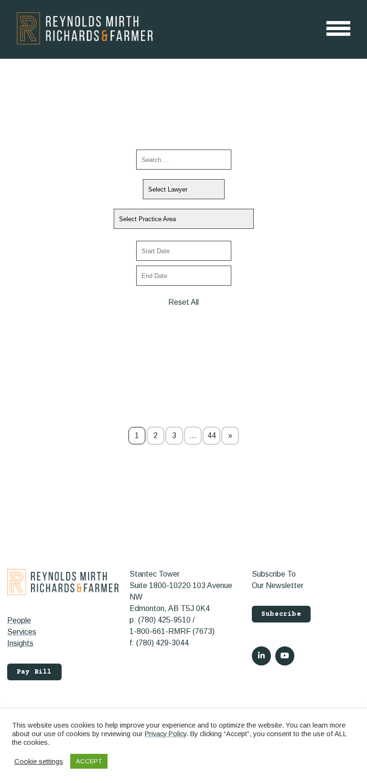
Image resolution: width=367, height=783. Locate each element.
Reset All (183, 302)
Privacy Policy (165, 734)
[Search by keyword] (183, 160)
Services (21, 632)
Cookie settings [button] (38, 761)
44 (211, 435)
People (19, 620)
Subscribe (281, 614)
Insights (20, 643)
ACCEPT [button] (89, 761)
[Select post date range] (183, 251)
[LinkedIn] (261, 655)
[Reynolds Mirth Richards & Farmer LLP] (85, 28)
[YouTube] (284, 655)
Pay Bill (34, 672)
